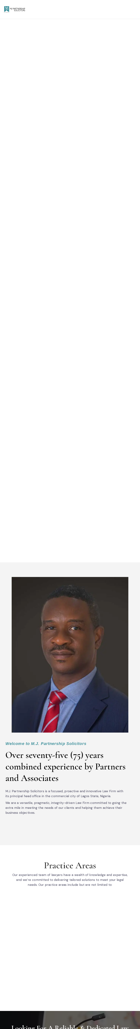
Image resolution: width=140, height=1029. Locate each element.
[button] (133, 9)
